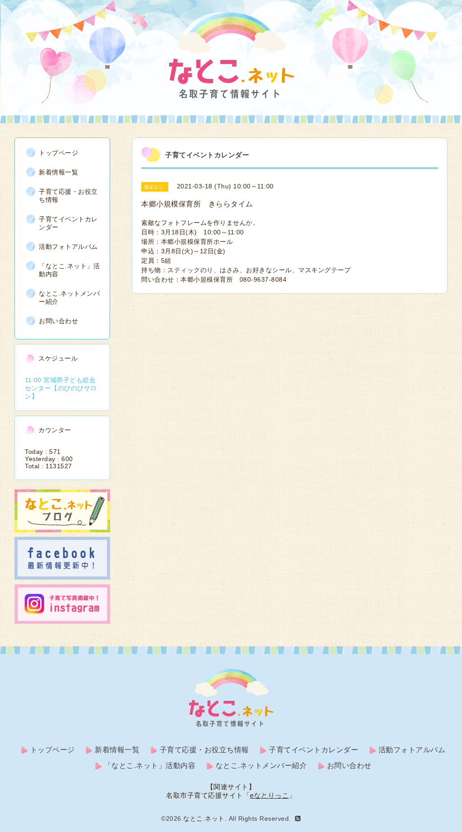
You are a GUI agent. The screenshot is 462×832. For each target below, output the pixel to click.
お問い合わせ (58, 321)
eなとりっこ (269, 795)
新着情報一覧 (58, 172)
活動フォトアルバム (68, 246)
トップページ (58, 152)
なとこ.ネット (204, 818)
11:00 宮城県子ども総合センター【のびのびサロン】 (61, 388)
